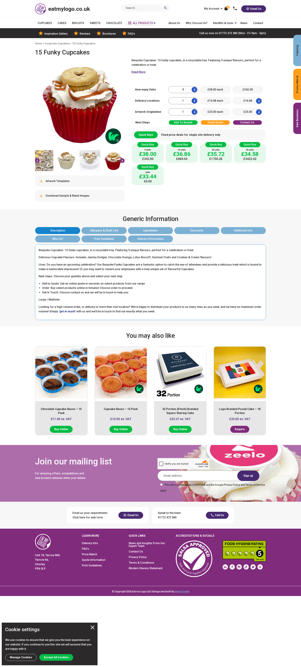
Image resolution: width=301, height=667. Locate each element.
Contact (258, 23)
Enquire (240, 429)
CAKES (62, 23)
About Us (174, 23)
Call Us (219, 515)
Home (38, 43)
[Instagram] (239, 567)
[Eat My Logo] (43, 541)
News (244, 23)
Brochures (109, 33)
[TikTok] (246, 567)
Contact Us (136, 551)
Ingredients (150, 230)
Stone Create (182, 591)
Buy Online (61, 429)
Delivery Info (90, 543)
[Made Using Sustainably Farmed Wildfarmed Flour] (110, 133)
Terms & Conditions (141, 562)
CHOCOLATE (114, 23)
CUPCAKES (45, 23)
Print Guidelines (104, 238)
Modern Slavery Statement (146, 568)
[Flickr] (260, 567)
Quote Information (93, 560)
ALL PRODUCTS (143, 23)
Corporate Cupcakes (57, 43)
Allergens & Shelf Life (104, 230)
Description (57, 230)
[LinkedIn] (225, 567)
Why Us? (57, 238)
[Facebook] (232, 567)
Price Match (89, 554)
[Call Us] (235, 8)
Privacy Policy (138, 557)
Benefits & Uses (223, 23)
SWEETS (95, 23)
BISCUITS (78, 23)
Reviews (84, 33)
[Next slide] (122, 160)
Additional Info (243, 230)
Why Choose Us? (196, 23)
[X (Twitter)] (253, 567)
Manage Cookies (21, 657)
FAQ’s (131, 33)
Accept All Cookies (56, 657)
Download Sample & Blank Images (67, 195)
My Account (211, 8)
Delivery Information (150, 238)
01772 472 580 (232, 33)
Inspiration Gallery (56, 33)
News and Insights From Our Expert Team (147, 545)
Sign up (248, 475)
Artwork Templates (57, 181)
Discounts (196, 230)
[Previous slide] (37, 160)
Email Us (255, 8)
